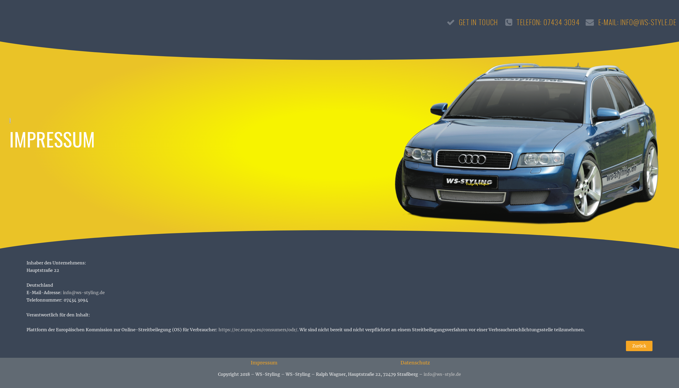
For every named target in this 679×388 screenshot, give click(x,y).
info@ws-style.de (442, 374)
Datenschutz (415, 363)
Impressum (264, 363)
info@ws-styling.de (84, 292)
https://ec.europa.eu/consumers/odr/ (258, 329)
